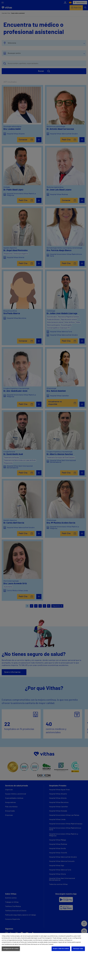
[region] (44, 943)
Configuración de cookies (11, 948)
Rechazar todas (78, 948)
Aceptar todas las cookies (61, 948)
